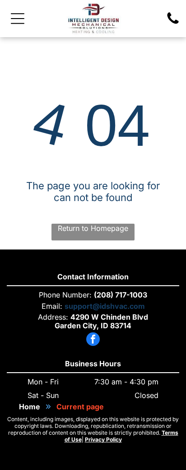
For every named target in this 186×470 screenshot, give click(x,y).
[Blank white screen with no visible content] (173, 23)
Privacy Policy (103, 439)
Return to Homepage (93, 228)
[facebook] (93, 340)
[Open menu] (17, 18)
